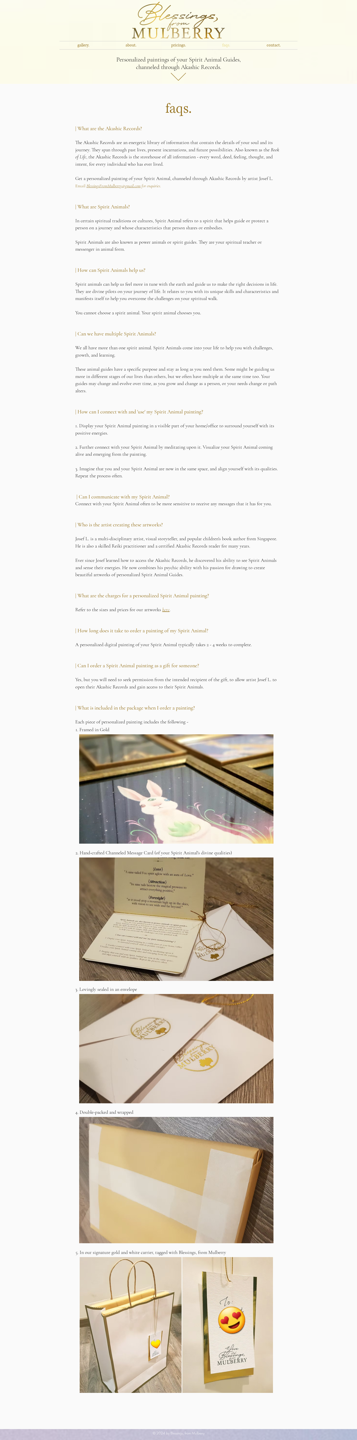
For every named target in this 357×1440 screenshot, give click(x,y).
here (166, 610)
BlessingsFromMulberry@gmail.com (113, 186)
